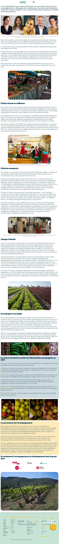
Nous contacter (43, 517)
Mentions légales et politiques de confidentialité (21, 539)
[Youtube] (55, 522)
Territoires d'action (13, 517)
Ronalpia (5, 517)
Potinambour (5, 375)
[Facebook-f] (53, 522)
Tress (3, 368)
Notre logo (44, 536)
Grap (25, 443)
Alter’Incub (16, 426)
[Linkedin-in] (51, 522)
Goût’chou (4, 121)
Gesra (53, 117)
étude (5, 48)
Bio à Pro (54, 116)
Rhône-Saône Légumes (8, 393)
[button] (34, 2)
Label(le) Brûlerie (6, 380)
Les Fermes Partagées (8, 386)
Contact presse (43, 527)
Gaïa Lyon (4, 363)
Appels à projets (37, 522)
